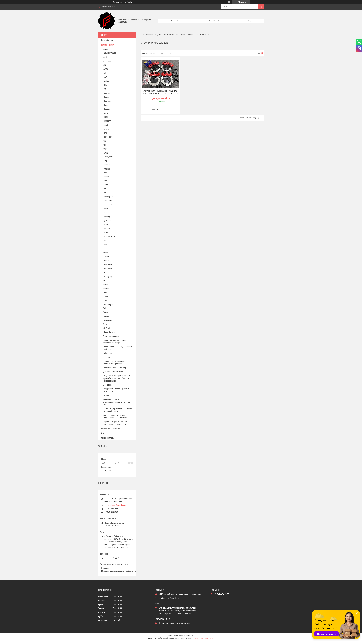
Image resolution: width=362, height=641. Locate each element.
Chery (105, 105)
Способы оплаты (107, 438)
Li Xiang (106, 217)
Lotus (105, 213)
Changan (106, 97)
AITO (104, 65)
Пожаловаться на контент (203, 638)
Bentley (106, 81)
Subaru (106, 288)
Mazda (105, 233)
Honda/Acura (108, 157)
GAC (104, 141)
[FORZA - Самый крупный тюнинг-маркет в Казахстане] (106, 20)
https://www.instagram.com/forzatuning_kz (118, 571)
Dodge (105, 117)
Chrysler (106, 109)
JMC (104, 189)
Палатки (106, 357)
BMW (105, 85)
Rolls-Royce (107, 268)
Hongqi (106, 161)
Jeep (105, 181)
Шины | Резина (109, 332)
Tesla (105, 300)
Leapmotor (107, 205)
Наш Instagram (107, 40)
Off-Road (106, 328)
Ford (105, 133)
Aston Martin (108, 61)
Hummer (106, 165)
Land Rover (107, 201)
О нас (103, 433)
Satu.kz (193, 636)
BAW (105, 77)
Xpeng (105, 312)
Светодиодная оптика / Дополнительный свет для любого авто (116, 402)
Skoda (105, 272)
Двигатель (107, 385)
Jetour (105, 185)
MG (104, 240)
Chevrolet (107, 101)
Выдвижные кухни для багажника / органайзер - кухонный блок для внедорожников (117, 378)
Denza (105, 113)
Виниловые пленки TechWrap (114, 368)
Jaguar (106, 177)
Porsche (106, 260)
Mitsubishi (107, 228)
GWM (105, 149)
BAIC (105, 73)
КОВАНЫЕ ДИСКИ (109, 53)
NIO (104, 248)
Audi (105, 57)
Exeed (105, 125)
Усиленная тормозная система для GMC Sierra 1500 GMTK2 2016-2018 (160, 92)
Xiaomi (106, 316)
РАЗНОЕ (106, 395)
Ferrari (106, 129)
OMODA (105, 253)
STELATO (106, 280)
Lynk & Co (107, 221)
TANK (105, 292)
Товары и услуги (152, 35)
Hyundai (106, 169)
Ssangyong (107, 276)
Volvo (105, 308)
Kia (104, 193)
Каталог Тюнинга (108, 45)
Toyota (105, 296)
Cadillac (106, 93)
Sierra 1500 (174, 35)
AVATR (105, 69)
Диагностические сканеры (113, 372)
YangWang (107, 320)
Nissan (106, 256)
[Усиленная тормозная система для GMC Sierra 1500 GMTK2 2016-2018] (160, 74)
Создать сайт (117, 2)
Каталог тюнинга (213, 21)
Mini (105, 244)
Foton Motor (107, 137)
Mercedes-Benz (109, 237)
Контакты (175, 21)
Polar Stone (107, 264)
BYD (104, 89)
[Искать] (261, 6)
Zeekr (105, 324)
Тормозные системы (111, 336)
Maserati (106, 225)
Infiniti (106, 173)
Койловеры (107, 353)
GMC (164, 35)
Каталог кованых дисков (111, 429)
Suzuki (105, 284)
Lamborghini (108, 197)
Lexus (105, 209)
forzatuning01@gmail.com (115, 505)
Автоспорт (107, 49)
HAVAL (105, 153)
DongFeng (107, 121)
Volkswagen (108, 304)
